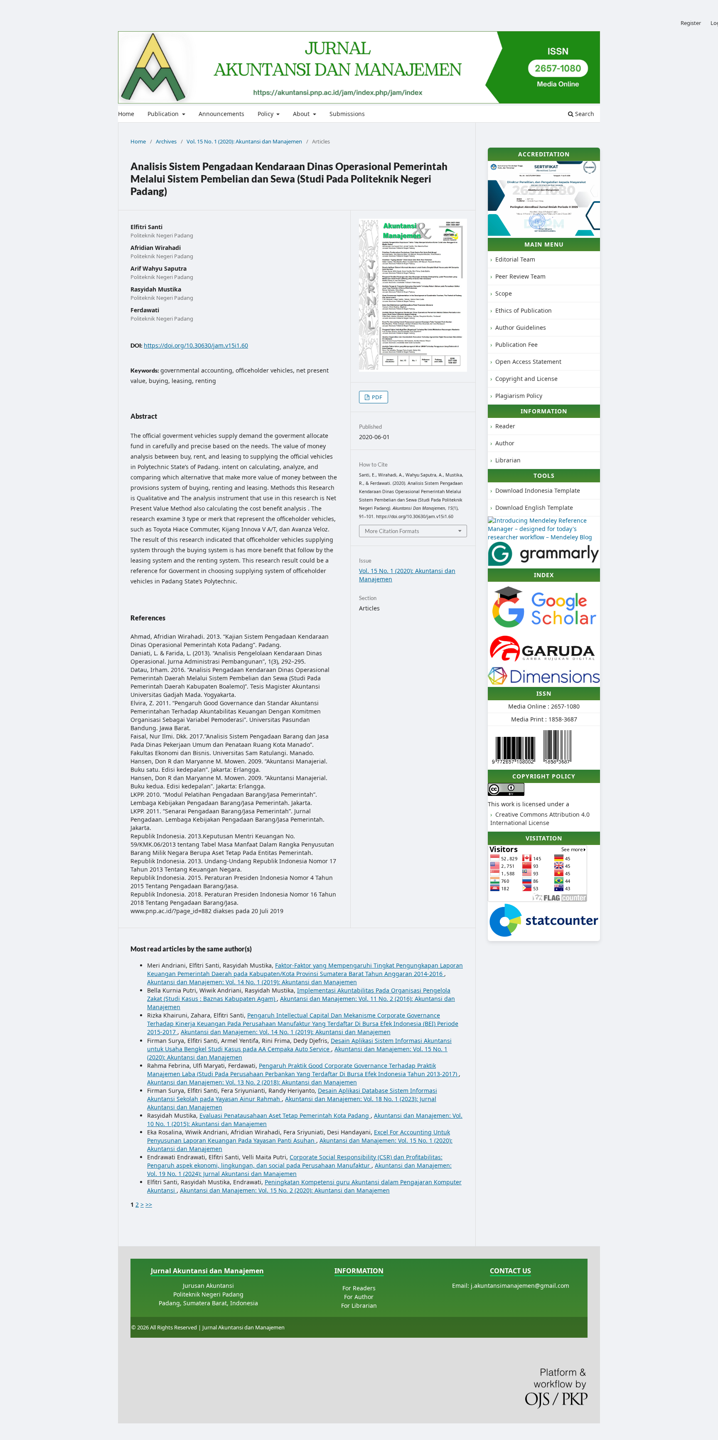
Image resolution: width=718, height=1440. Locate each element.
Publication (164, 114)
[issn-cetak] (557, 765)
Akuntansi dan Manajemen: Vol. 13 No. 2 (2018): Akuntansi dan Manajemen (252, 1082)
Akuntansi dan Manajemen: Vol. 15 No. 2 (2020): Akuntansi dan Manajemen (285, 1190)
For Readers (359, 1288)
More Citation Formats (392, 531)
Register (691, 23)
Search (583, 114)
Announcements (221, 114)
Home (126, 114)
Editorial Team (515, 259)
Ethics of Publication (523, 310)
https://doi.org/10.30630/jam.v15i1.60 (196, 345)
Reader (505, 426)
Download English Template (534, 507)
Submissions (347, 114)
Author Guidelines (520, 327)
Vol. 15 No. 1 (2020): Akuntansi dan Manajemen (244, 141)
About (302, 114)
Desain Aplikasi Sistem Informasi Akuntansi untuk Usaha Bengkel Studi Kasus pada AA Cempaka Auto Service (299, 1045)
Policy (266, 114)
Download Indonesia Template (537, 490)
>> (148, 1204)
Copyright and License (526, 379)
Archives (166, 141)
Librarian (508, 460)
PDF (376, 397)
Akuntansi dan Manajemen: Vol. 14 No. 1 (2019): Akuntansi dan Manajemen (252, 982)
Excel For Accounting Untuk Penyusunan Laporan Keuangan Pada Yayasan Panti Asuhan (298, 1136)
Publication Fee (516, 344)
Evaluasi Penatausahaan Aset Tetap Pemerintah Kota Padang (285, 1115)
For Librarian (359, 1305)
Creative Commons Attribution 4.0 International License (540, 818)
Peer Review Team (520, 276)
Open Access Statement (528, 362)
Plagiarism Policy (518, 396)
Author (504, 443)
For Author (359, 1297)
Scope (503, 293)
